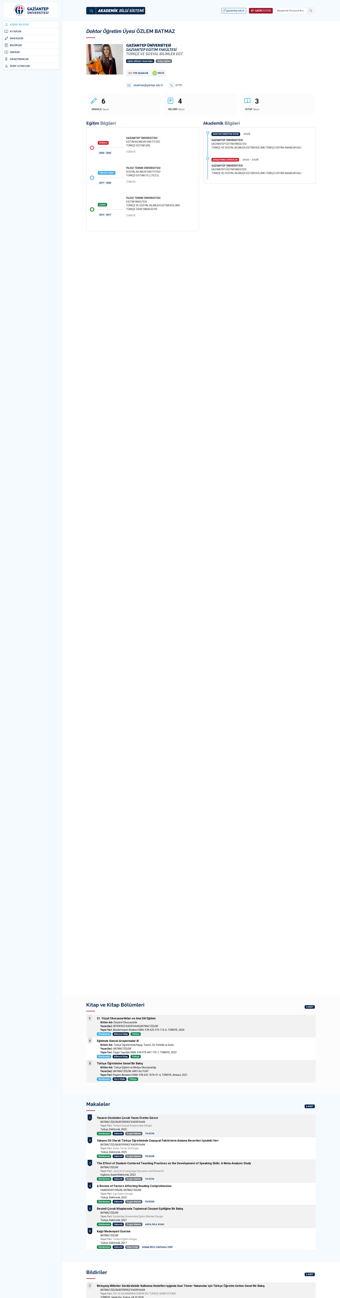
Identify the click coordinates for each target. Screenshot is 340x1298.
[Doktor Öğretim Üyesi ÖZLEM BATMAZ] (105, 59)
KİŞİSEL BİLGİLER (19, 24)
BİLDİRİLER (16, 45)
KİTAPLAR (15, 31)
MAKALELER (16, 38)
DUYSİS (263, 10)
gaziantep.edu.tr (235, 10)
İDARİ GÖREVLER (20, 66)
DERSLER (15, 52)
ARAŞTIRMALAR (19, 59)
